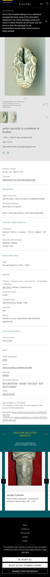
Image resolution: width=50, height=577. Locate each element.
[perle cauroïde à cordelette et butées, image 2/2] (13, 117)
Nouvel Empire (8, 394)
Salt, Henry (7, 287)
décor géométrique (10, 383)
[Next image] (45, 117)
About (25, 525)
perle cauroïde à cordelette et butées (17, 367)
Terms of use (25, 533)
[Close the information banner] (46, 21)
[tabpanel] (25, 481)
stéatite (6, 375)
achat (5, 360)
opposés (22, 383)
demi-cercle (32, 383)
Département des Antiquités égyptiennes (19, 180)
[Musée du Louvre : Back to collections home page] (25, 4)
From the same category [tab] (25, 445)
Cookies (25, 537)
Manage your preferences (25, 571)
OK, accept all (25, 560)
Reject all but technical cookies (25, 565)
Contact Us (25, 529)
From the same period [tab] (25, 443)
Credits (25, 541)
